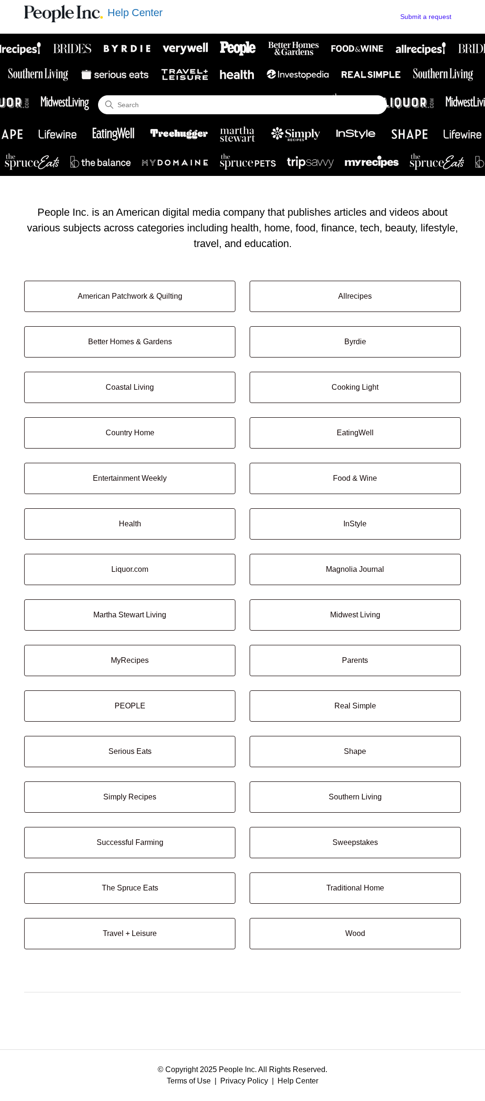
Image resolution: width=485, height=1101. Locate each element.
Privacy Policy (244, 1081)
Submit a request (425, 16)
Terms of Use (189, 1081)
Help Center (298, 1081)
